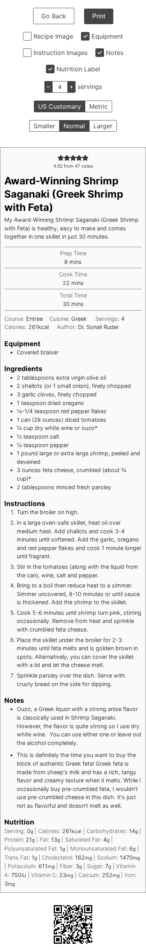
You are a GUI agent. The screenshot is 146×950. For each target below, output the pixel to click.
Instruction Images (60, 53)
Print (98, 16)
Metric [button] (98, 106)
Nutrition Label (78, 69)
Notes (114, 53)
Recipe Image (53, 36)
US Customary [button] (59, 106)
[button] (61, 157)
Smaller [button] (44, 126)
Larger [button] (103, 126)
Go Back (53, 16)
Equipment (107, 36)
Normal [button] (74, 126)
